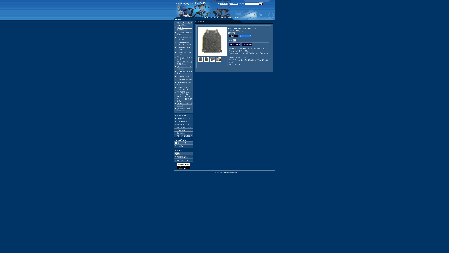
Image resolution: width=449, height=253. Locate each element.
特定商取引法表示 (182, 115)
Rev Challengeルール (183, 124)
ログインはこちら (182, 160)
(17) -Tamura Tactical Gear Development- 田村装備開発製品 (184, 99)
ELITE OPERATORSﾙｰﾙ (184, 127)
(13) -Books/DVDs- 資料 (184, 79)
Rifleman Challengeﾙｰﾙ (183, 118)
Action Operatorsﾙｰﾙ (182, 121)
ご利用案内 (223, 4)
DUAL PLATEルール (183, 130)
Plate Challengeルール (183, 133)
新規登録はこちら (182, 157)
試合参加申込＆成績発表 (184, 136)
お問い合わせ (234, 4)
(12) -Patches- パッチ (183, 76)
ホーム (196, 17)
